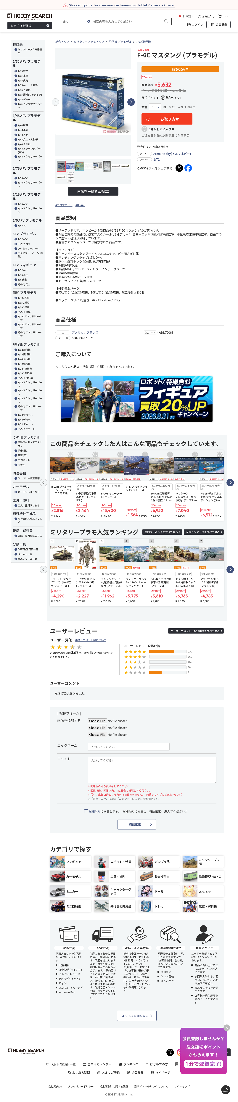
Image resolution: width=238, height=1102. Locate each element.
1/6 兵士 (22, 279)
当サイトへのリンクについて (151, 1086)
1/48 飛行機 (24, 359)
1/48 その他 (24, 144)
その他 (21, 464)
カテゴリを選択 (20, 25)
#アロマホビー (64, 205)
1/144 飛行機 (25, 368)
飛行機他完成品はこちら (30, 520)
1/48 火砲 (23, 134)
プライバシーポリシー (81, 1086)
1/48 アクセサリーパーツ (30, 158)
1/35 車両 (23, 75)
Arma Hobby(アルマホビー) (172, 153)
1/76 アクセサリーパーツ (30, 184)
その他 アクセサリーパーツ (30, 334)
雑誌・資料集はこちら (30, 535)
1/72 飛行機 (24, 363)
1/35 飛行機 (24, 354)
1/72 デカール (25, 424)
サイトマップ (182, 1086)
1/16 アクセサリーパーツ (30, 210)
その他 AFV (24, 244)
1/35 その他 (24, 90)
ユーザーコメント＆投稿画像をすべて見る (195, 631)
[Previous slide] (55, 102)
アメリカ (77, 332)
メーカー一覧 (25, 554)
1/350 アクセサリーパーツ (29, 326)
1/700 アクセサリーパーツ (29, 318)
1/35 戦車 (23, 71)
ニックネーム (67, 745)
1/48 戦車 (23, 125)
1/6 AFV (22, 225)
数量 (144, 107)
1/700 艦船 (23, 297)
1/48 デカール (25, 419)
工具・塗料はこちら (29, 505)
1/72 (156, 159)
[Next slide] (131, 102)
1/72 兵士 (23, 270)
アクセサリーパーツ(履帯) (30, 254)
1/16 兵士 (23, 275)
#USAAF (80, 205)
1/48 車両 (23, 130)
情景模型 (23, 450)
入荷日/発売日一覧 (28, 549)
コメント (64, 758)
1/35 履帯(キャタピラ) (30, 94)
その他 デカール (26, 429)
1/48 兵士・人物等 (28, 139)
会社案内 (53, 1086)
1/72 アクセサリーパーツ (30, 400)
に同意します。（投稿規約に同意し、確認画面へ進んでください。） (139, 811)
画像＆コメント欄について (90, 640)
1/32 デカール (25, 414)
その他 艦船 (24, 312)
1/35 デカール (25, 99)
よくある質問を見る (135, 1016)
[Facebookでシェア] (188, 168)
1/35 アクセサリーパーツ (30, 105)
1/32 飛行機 (24, 349)
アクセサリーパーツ (28, 248)
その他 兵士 (24, 284)
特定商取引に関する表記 (114, 1086)
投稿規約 (95, 811)
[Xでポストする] (179, 168)
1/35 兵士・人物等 (28, 85)
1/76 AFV (23, 178)
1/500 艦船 (23, 307)
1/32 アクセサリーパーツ (30, 384)
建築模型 (23, 455)
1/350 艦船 (23, 302)
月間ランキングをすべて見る (203, 532)
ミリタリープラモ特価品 (30, 51)
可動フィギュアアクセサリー (30, 444)
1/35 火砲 (23, 80)
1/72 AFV (23, 239)
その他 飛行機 (25, 378)
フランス (92, 332)
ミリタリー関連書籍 (29, 478)
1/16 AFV (23, 204)
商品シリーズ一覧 (27, 558)
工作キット (24, 460)
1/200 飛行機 (25, 373)
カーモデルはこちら (29, 492)
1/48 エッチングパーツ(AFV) (30, 150)
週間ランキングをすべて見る (161, 532)
